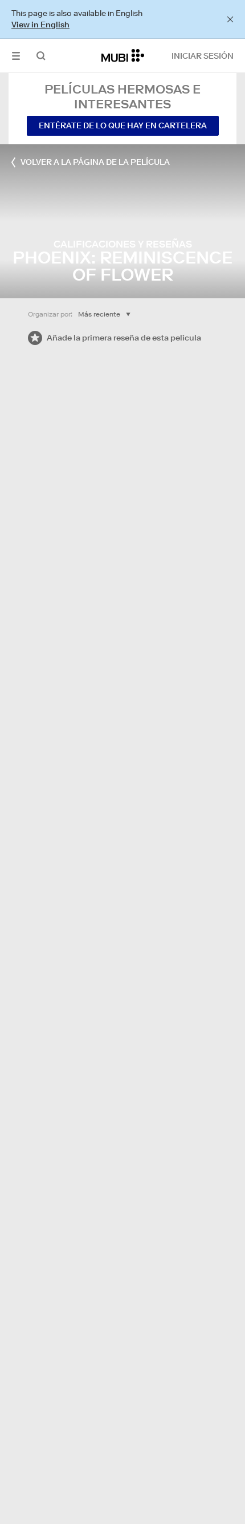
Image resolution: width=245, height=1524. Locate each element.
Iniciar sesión (203, 56)
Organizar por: (50, 314)
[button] (15, 55)
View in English (40, 24)
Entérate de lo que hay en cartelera (123, 125)
